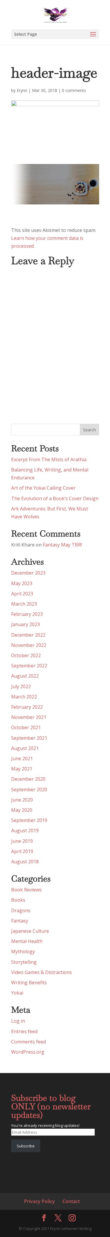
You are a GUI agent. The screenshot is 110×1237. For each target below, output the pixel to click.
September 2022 (29, 665)
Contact (71, 1201)
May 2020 (21, 810)
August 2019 (25, 830)
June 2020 (22, 800)
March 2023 (24, 604)
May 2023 (21, 583)
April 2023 (22, 593)
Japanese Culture (30, 931)
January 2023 (25, 624)
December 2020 (28, 779)
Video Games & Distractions (41, 972)
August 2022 (25, 676)
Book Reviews (26, 889)
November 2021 (28, 717)
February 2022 (27, 707)
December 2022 (28, 635)
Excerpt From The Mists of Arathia (49, 459)
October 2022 (26, 655)
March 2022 (24, 696)
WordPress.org (27, 1052)
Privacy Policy (39, 1201)
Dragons (21, 910)
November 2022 (28, 645)
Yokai (17, 993)
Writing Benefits (29, 982)
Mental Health (27, 941)
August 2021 (25, 748)
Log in (18, 1021)
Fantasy (19, 921)
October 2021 (26, 727)
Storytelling (24, 962)
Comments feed (28, 1041)
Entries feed (24, 1031)
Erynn (22, 90)
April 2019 (22, 851)
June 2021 (22, 758)
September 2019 (29, 820)
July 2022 (21, 686)
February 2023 (27, 614)
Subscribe (26, 1146)
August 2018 (25, 861)
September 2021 (29, 738)
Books (18, 900)
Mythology (23, 951)
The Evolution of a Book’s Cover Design (55, 498)
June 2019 (22, 841)
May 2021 (21, 769)
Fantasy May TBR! (62, 544)
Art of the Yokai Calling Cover (43, 488)
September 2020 (29, 789)
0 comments (74, 90)
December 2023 (28, 573)
